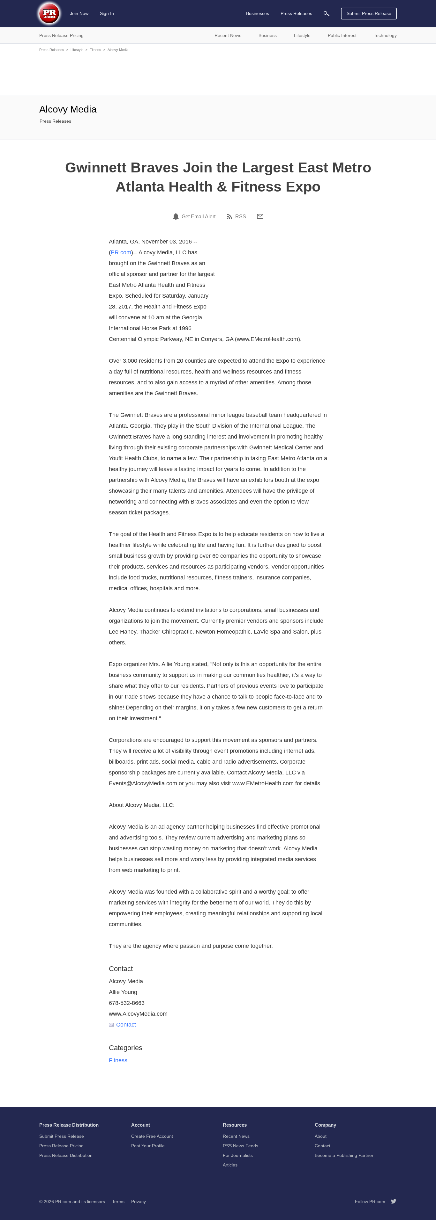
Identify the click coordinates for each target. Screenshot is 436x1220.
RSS (240, 216)
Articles (230, 1164)
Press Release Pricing (61, 1145)
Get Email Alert (198, 216)
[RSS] (230, 216)
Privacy (138, 1201)
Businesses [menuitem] (257, 13)
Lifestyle (77, 50)
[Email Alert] (177, 216)
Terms (118, 1201)
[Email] (260, 216)
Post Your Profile (148, 1145)
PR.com (121, 252)
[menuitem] (326, 13)
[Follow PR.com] (391, 1201)
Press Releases (51, 50)
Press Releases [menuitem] (296, 13)
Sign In (107, 13)
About (321, 1136)
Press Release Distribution (66, 1155)
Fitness (95, 50)
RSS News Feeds (240, 1145)
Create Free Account (152, 1136)
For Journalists (238, 1155)
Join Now (79, 13)
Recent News (236, 1136)
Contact (126, 1024)
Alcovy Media (118, 50)
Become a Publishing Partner (344, 1155)
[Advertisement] (218, 73)
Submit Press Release (369, 13)
